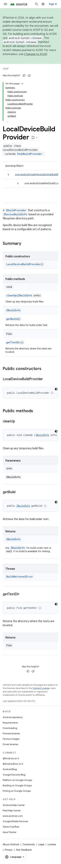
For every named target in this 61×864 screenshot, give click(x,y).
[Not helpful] (29, 75)
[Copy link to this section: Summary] (24, 244)
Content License (41, 688)
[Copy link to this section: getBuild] (18, 492)
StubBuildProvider (29, 153)
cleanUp (11, 295)
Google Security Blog (14, 774)
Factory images (11, 738)
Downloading (10, 728)
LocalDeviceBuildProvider (23, 264)
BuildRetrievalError (19, 576)
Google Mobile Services (15, 821)
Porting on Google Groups (17, 790)
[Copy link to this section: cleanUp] (18, 421)
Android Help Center (14, 805)
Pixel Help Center (12, 810)
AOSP (5, 68)
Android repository (13, 717)
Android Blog (10, 769)
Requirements (10, 722)
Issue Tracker (9, 832)
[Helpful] (24, 75)
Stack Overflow (11, 826)
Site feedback (24, 849)
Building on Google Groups (17, 785)
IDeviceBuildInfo (15, 214)
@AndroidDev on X (13, 763)
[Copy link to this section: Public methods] (36, 411)
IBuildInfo (25, 295)
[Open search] (37, 4)
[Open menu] (5, 4)
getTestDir (13, 342)
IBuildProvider (16, 210)
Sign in (53, 4)
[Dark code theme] (56, 389)
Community (29, 844)
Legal (41, 844)
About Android (11, 844)
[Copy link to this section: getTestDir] (22, 594)
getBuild (12, 318)
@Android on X (11, 758)
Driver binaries (10, 744)
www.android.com (13, 815)
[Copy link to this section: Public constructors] (44, 369)
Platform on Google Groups (17, 780)
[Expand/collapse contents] (22, 84)
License (52, 844)
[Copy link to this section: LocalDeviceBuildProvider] (46, 379)
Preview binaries (11, 733)
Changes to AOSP (35, 54)
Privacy (9, 849)
